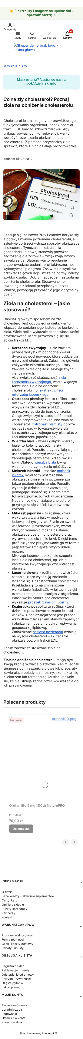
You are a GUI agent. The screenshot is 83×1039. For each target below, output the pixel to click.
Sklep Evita (10, 65)
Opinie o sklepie (13, 904)
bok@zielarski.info (41, 83)
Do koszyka (21, 828)
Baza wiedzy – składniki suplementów (28, 896)
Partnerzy (8, 913)
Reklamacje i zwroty (16, 970)
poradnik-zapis (12, 1009)
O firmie (7, 892)
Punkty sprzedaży (14, 909)
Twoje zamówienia (14, 1005)
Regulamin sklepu (14, 966)
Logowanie (9, 1013)
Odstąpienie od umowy (18, 974)
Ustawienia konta (14, 1018)
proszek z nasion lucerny (48, 602)
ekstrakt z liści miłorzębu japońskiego (37, 392)
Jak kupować (11, 987)
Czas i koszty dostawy (17, 944)
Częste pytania (12, 983)
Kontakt (7, 917)
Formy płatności (13, 939)
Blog (24, 65)
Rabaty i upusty (13, 948)
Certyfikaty (9, 900)
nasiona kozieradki (48, 632)
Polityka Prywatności (16, 979)
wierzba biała (45, 462)
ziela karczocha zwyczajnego (39, 379)
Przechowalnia (12, 1022)
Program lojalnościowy (17, 935)
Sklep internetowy (37, 1033)
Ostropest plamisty (47, 424)
